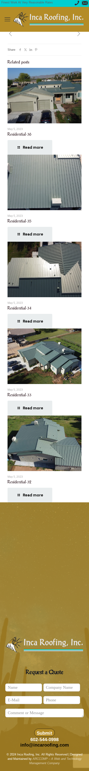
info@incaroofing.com (44, 744)
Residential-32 (19, 482)
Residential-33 (19, 394)
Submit (44, 733)
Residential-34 (19, 308)
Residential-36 (19, 134)
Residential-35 (19, 221)
